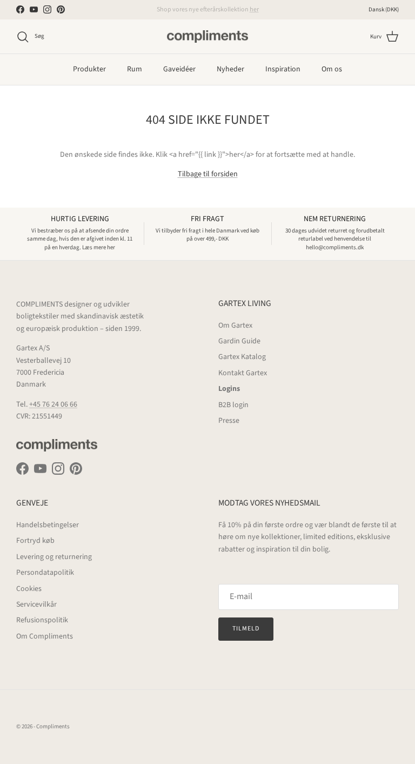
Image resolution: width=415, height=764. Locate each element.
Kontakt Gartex (242, 373)
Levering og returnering (54, 557)
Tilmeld (245, 628)
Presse (228, 420)
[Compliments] (207, 36)
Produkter (89, 69)
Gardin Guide (239, 341)
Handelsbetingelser (47, 525)
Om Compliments (44, 636)
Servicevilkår (36, 604)
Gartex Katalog (242, 356)
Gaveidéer (179, 69)
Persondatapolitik (45, 572)
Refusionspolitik (42, 620)
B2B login (233, 405)
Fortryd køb (35, 540)
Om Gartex (235, 325)
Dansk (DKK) (384, 9)
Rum (134, 69)
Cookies (29, 588)
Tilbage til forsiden (208, 174)
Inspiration (282, 69)
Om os (332, 69)
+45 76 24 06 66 (53, 404)
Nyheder (230, 69)
